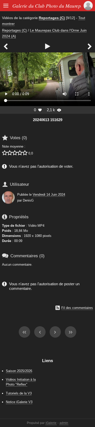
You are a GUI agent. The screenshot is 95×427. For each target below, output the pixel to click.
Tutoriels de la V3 (19, 393)
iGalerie (51, 422)
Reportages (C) (52, 18)
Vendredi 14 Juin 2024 (49, 194)
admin (64, 422)
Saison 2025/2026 (19, 371)
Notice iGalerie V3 (19, 402)
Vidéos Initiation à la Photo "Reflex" (21, 382)
